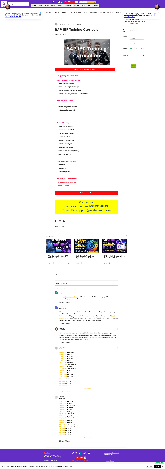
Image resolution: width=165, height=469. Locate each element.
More (117, 12)
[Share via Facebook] (55, 221)
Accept (157, 466)
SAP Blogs (48, 12)
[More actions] (117, 24)
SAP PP (64, 12)
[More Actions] (117, 293)
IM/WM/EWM (93, 12)
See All (125, 236)
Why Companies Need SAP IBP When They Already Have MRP (58, 257)
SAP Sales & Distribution (106, 12)
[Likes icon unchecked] (60, 302)
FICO (85, 12)
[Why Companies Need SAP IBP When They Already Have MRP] (58, 246)
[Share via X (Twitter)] (60, 221)
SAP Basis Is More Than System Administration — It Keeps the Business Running (86, 257)
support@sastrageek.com (51, 455)
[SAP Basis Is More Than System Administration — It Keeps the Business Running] (86, 246)
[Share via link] (68, 221)
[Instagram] (65, 2)
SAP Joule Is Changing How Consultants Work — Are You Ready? (114, 257)
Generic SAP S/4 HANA (75, 12)
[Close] (163, 466)
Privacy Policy (68, 466)
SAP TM (57, 12)
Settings (149, 466)
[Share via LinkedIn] (64, 221)
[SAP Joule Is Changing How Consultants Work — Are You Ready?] (114, 246)
